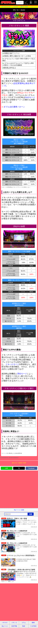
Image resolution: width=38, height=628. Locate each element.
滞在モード (22, 374)
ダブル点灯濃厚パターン (14, 107)
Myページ (31, 4)
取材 (23, 626)
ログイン (19, 2)
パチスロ (4, 622)
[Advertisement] (19, 489)
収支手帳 (26, 4)
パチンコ (14, 622)
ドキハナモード (12, 364)
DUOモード (30, 97)
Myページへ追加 (19, 510)
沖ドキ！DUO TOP (19, 463)
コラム (24, 622)
